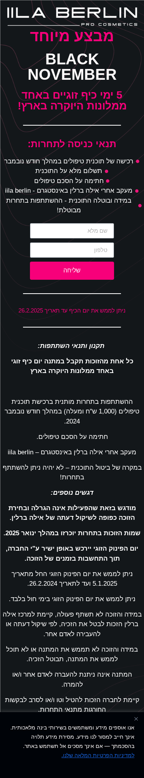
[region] (72, 745)
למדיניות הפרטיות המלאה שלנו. (97, 755)
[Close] (136, 718)
